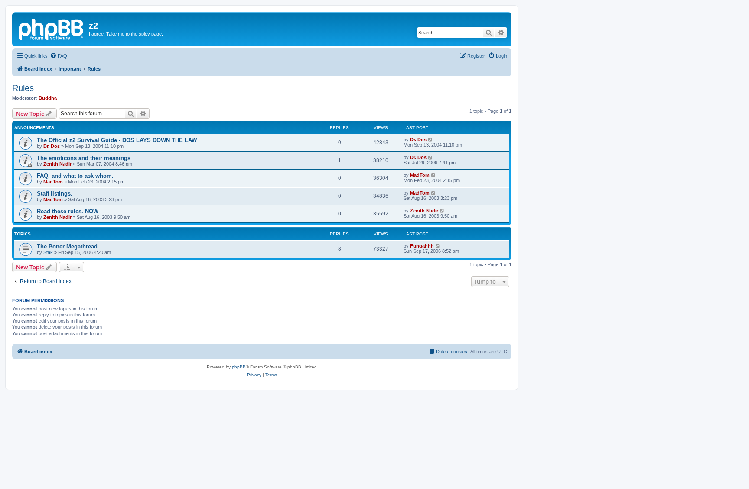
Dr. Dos (51, 146)
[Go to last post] (430, 139)
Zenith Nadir (57, 163)
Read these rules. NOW (67, 211)
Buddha (48, 98)
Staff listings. (54, 193)
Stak (48, 252)
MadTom (53, 181)
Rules (23, 88)
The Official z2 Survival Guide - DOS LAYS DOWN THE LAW (117, 140)
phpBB (239, 367)
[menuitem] (58, 56)
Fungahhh (422, 245)
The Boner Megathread (67, 246)
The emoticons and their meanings (83, 158)
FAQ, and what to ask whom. (75, 176)
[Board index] (51, 28)
